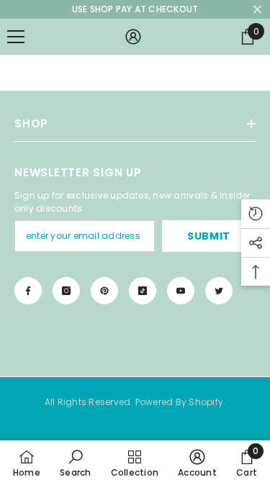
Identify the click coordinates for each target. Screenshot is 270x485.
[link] (75, 462)
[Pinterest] (104, 290)
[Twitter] (219, 290)
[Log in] (133, 36)
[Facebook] (28, 290)
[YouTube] (180, 290)
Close (257, 9)
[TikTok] (142, 290)
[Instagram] (66, 290)
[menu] (15, 36)
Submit (208, 236)
